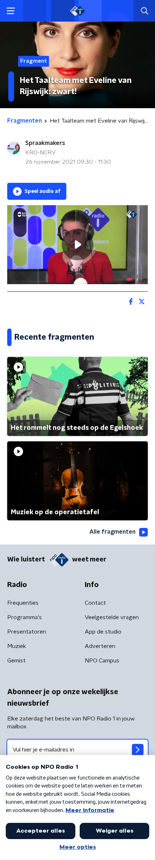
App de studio (103, 632)
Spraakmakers (45, 143)
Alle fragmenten (112, 532)
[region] (77, 244)
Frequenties (23, 603)
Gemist (16, 660)
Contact (95, 603)
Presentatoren (26, 632)
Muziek (16, 646)
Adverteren (100, 646)
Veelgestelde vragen (112, 617)
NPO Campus (102, 660)
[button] (11, 11)
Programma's (24, 617)
